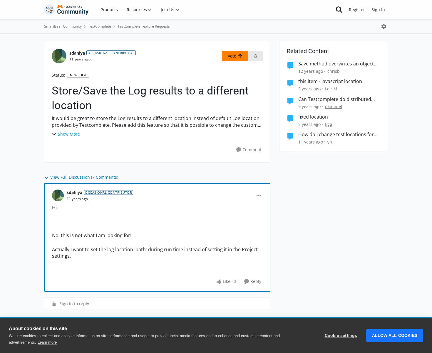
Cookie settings (341, 335)
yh (329, 142)
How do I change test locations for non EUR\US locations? (336, 134)
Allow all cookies (394, 335)
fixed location (313, 117)
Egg (328, 124)
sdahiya (77, 53)
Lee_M (331, 89)
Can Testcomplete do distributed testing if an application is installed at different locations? (339, 99)
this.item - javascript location (330, 81)
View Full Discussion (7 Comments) (84, 177)
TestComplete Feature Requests (144, 26)
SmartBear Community (63, 26)
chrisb (333, 71)
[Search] (339, 9)
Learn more (47, 342)
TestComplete (99, 26)
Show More (69, 134)
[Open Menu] (384, 26)
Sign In (378, 9)
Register (357, 9)
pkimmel (333, 106)
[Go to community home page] (66, 9)
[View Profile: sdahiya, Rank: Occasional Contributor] (59, 56)
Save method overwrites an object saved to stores (336, 64)
